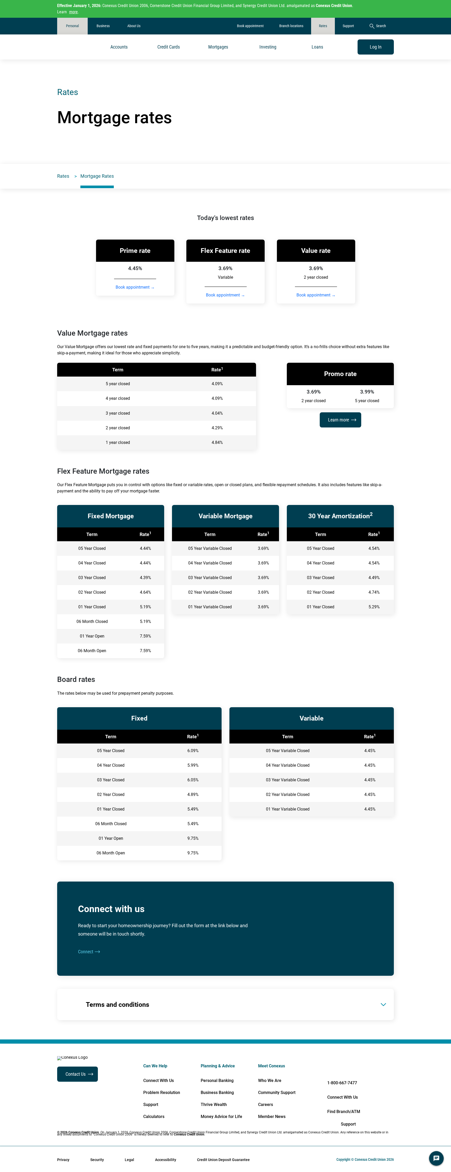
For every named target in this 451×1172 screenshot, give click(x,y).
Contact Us (76, 1074)
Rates (323, 26)
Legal (129, 1160)
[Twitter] (372, 1068)
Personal (72, 26)
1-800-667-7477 (342, 1082)
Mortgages (218, 47)
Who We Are (269, 1081)
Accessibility (165, 1160)
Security (97, 1160)
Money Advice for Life (221, 1117)
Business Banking (217, 1093)
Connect (85, 951)
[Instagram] (389, 1068)
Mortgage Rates (97, 176)
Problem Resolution (161, 1093)
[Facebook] (320, 1068)
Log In (376, 47)
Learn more (338, 420)
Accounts (119, 47)
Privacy (63, 1160)
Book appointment (250, 26)
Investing (267, 47)
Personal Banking (217, 1081)
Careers (265, 1105)
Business (103, 26)
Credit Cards (168, 47)
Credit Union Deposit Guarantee (223, 1160)
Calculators (153, 1117)
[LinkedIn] (337, 1068)
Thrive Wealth (214, 1105)
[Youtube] (355, 1068)
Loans (317, 47)
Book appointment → (135, 287)
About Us (133, 26)
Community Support (276, 1093)
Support (348, 26)
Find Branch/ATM (343, 1111)
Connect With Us (158, 1081)
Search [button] (381, 26)
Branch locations (291, 26)
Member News (272, 1117)
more (73, 11)
